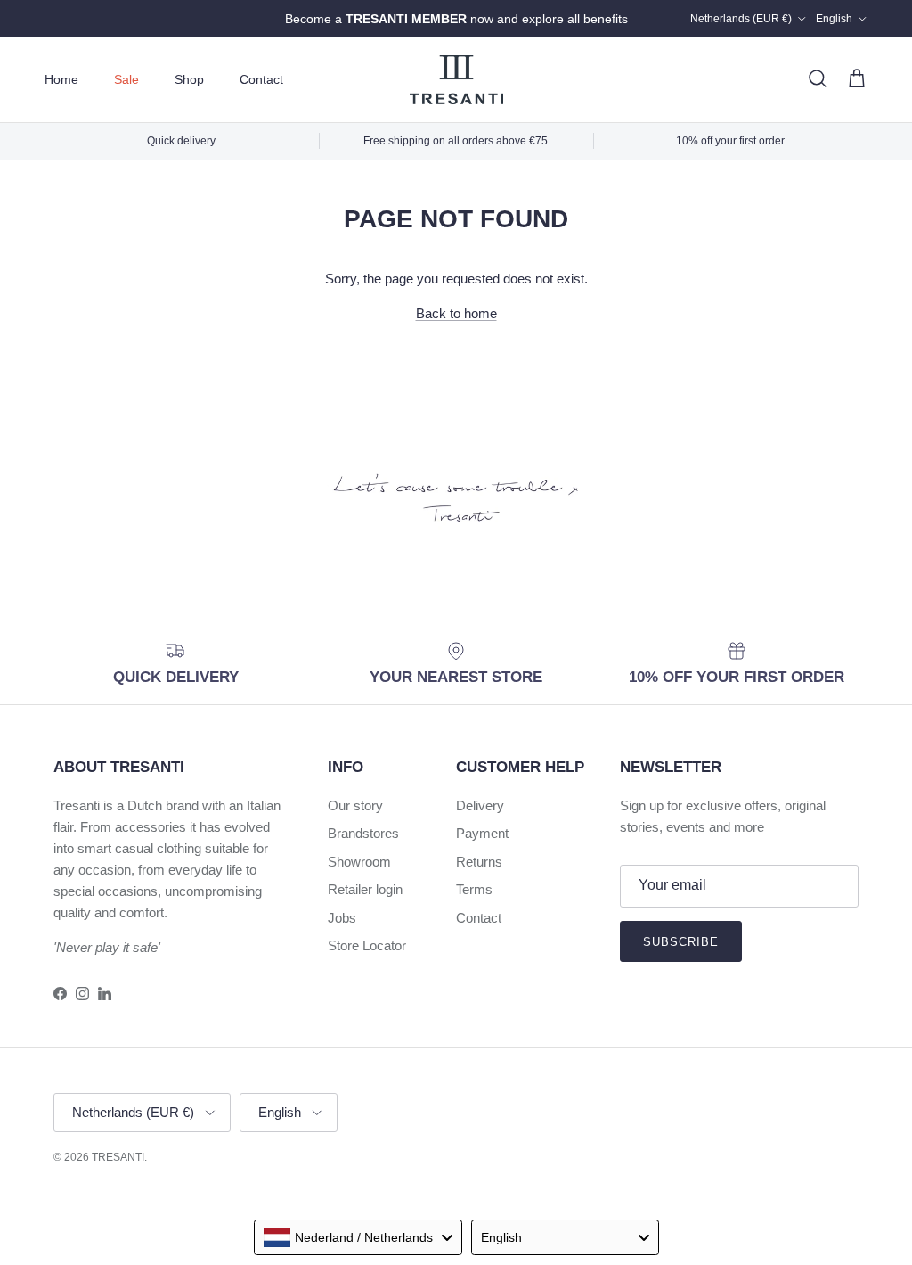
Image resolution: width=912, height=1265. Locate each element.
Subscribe (681, 942)
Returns (479, 861)
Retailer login (365, 889)
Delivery (480, 805)
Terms (474, 889)
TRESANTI (118, 1157)
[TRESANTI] (456, 79)
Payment (482, 833)
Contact (261, 79)
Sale (126, 79)
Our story (355, 805)
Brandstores (363, 833)
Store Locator (367, 945)
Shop (189, 79)
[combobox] (358, 1237)
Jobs (342, 917)
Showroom (359, 861)
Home (61, 79)
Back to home (456, 313)
